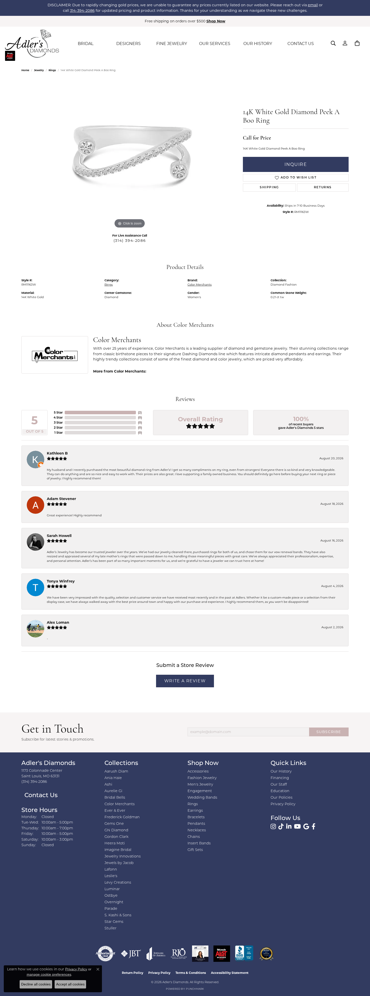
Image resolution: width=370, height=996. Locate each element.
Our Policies (281, 798)
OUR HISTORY (257, 43)
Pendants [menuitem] (196, 824)
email (313, 5)
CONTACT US (300, 43)
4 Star (58, 417)
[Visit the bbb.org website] (244, 953)
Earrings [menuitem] (195, 811)
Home (25, 70)
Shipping (269, 187)
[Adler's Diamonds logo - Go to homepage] (32, 44)
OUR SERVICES (214, 43)
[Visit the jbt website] (131, 953)
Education (280, 791)
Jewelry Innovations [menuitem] (122, 856)
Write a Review (185, 680)
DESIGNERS (128, 43)
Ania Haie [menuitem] (113, 778)
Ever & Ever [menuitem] (114, 811)
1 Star (58, 432)
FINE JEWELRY (171, 43)
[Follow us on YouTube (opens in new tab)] (297, 827)
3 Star (58, 422)
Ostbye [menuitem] (111, 896)
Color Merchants (200, 284)
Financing (280, 778)
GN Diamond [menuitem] (116, 830)
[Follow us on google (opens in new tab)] (306, 827)
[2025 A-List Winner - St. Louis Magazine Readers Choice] (221, 953)
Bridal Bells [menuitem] (114, 798)
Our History (281, 772)
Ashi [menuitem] (108, 785)
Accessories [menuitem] (198, 772)
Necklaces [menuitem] (197, 830)
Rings (52, 70)
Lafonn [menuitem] (110, 870)
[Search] (333, 43)
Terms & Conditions (190, 973)
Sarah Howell (59, 535)
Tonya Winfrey (61, 581)
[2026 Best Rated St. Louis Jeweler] (266, 953)
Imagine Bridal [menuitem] (117, 850)
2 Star (58, 427)
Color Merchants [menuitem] (119, 804)
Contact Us (40, 796)
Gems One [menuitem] (114, 824)
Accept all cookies (70, 984)
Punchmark (195, 989)
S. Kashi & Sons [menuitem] (117, 915)
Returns (323, 187)
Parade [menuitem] (110, 909)
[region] (129, 154)
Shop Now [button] (215, 21)
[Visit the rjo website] (179, 953)
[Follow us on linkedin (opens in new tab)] (288, 827)
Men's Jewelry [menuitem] (200, 785)
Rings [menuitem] (193, 804)
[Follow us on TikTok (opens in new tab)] (281, 827)
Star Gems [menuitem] (113, 922)
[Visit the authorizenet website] (105, 953)
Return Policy (132, 973)
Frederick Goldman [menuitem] (122, 817)
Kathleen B (57, 453)
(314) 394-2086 (130, 240)
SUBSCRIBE (328, 732)
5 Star (58, 412)
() (140, 412)
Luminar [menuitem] (112, 889)
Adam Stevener (61, 498)
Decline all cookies (36, 984)
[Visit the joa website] (156, 953)
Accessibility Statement (229, 973)
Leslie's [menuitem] (110, 876)
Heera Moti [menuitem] (114, 843)
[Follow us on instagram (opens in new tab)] (273, 827)
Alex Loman (58, 622)
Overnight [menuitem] (113, 902)
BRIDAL (85, 43)
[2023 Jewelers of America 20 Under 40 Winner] (200, 953)
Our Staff (279, 785)
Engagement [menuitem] (200, 791)
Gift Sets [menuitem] (195, 850)
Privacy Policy (283, 804)
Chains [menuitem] (194, 837)
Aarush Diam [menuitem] (116, 772)
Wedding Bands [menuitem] (202, 798)
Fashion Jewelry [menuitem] (202, 778)
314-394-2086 (82, 10)
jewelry (39, 70)
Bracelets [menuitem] (196, 817)
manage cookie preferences (49, 974)
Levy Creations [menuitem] (117, 883)
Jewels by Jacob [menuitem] (119, 863)
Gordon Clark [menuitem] (116, 837)
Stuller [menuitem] (110, 928)
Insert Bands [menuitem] (199, 843)
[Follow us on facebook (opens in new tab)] (313, 827)
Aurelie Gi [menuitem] (113, 791)
